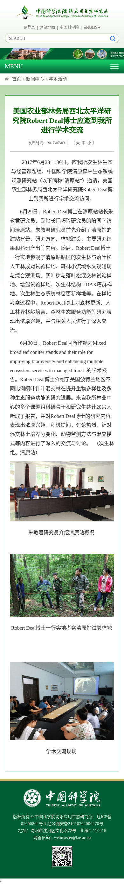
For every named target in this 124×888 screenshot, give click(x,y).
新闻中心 (35, 79)
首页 (16, 79)
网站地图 (47, 27)
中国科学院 (69, 27)
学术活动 (58, 79)
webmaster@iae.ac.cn (72, 837)
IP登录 (29, 27)
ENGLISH (92, 27)
